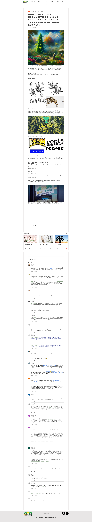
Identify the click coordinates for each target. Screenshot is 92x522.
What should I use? (47, 4)
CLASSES (58, 4)
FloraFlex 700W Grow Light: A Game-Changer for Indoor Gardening (30, 245)
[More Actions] (63, 265)
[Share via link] (35, 225)
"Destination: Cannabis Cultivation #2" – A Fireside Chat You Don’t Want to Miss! (46, 245)
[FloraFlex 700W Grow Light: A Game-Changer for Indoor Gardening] (30, 239)
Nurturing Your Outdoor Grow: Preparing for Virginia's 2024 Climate (61, 245)
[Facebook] (63, 513)
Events (63, 4)
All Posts (24, 4)
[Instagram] (67, 513)
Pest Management (31, 4)
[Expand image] (37, 89)
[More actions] (63, 11)
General (53, 4)
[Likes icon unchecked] (31, 271)
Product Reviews (39, 4)
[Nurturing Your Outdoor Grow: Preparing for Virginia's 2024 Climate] (61, 239)
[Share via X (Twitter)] (31, 225)
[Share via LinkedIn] (33, 225)
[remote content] (46, 214)
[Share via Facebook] (28, 225)
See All (67, 233)
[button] (67, 4)
